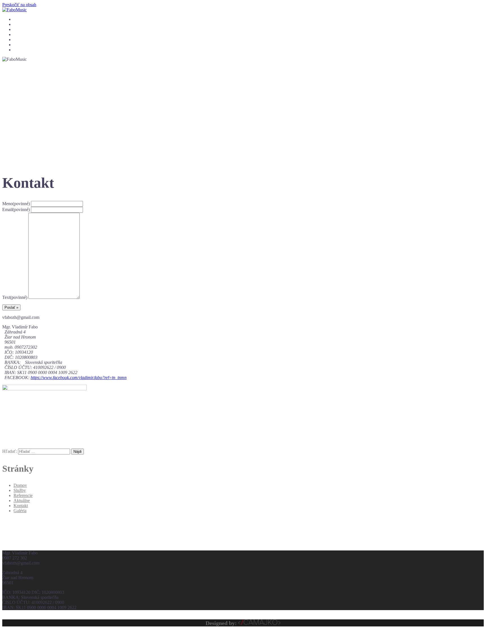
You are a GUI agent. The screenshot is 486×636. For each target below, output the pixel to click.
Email (16, 209)
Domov (19, 19)
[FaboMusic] (14, 9)
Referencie (22, 30)
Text (14, 297)
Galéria (19, 35)
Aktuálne (21, 40)
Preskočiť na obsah (19, 4)
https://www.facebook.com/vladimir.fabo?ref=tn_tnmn (79, 377)
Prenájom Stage (26, 45)
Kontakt (20, 50)
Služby (19, 25)
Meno (16, 203)
